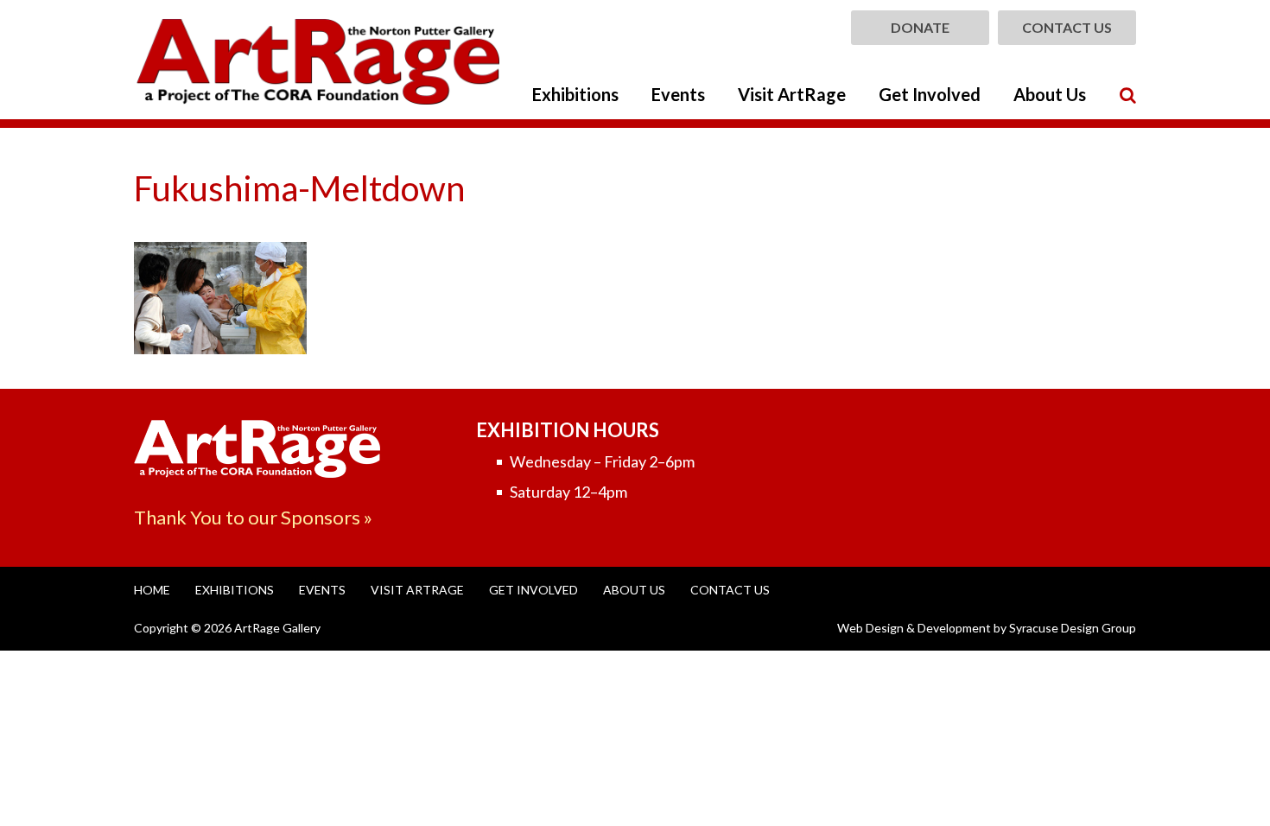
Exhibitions (575, 94)
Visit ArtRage (792, 94)
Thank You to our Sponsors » (253, 517)
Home (152, 589)
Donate (920, 27)
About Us (1049, 94)
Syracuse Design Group (1072, 627)
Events (678, 94)
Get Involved (930, 94)
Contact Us (1067, 27)
